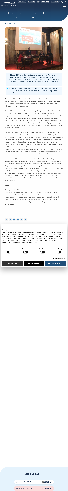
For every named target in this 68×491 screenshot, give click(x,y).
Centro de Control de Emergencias (34, 488)
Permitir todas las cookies (55, 263)
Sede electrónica (22, 1)
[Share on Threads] (25, 219)
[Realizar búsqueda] (65, 1)
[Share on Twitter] (10, 219)
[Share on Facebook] (6, 219)
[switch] (26, 252)
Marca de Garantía (45, 1)
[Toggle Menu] (64, 6)
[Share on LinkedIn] (14, 219)
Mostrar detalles (58, 258)
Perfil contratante (31, 1)
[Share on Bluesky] (21, 219)
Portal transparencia (55, 1)
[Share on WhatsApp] (17, 219)
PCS (38, 1)
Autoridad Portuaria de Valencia (34, 482)
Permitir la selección (34, 263)
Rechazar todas (12, 263)
